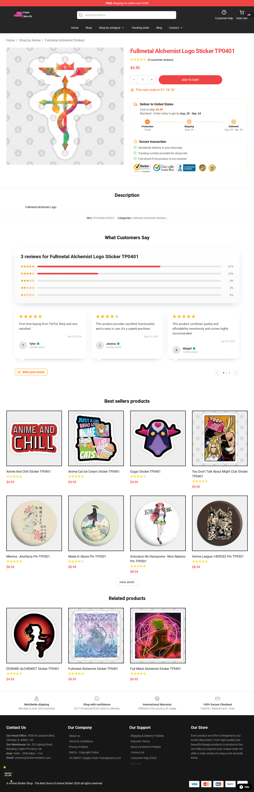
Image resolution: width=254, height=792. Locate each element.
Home (10, 40)
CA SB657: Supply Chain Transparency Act (95, 758)
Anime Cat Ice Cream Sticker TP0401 (94, 471)
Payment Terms (140, 741)
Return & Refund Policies (146, 746)
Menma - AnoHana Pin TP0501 (28, 556)
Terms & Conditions (81, 741)
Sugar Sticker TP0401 (145, 471)
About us (74, 735)
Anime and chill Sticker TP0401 (28, 471)
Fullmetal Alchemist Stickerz (65, 40)
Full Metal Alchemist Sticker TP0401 (155, 669)
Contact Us (137, 752)
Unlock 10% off (8, 774)
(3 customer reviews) (160, 59)
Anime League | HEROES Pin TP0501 (218, 556)
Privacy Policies (78, 746)
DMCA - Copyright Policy (84, 752)
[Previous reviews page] (216, 372)
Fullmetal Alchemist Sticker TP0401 (93, 669)
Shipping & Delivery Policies (147, 735)
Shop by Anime (29, 40)
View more (127, 582)
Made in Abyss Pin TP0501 (87, 556)
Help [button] (246, 787)
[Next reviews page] (236, 372)
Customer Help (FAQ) (144, 758)
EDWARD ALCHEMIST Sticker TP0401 (32, 669)
